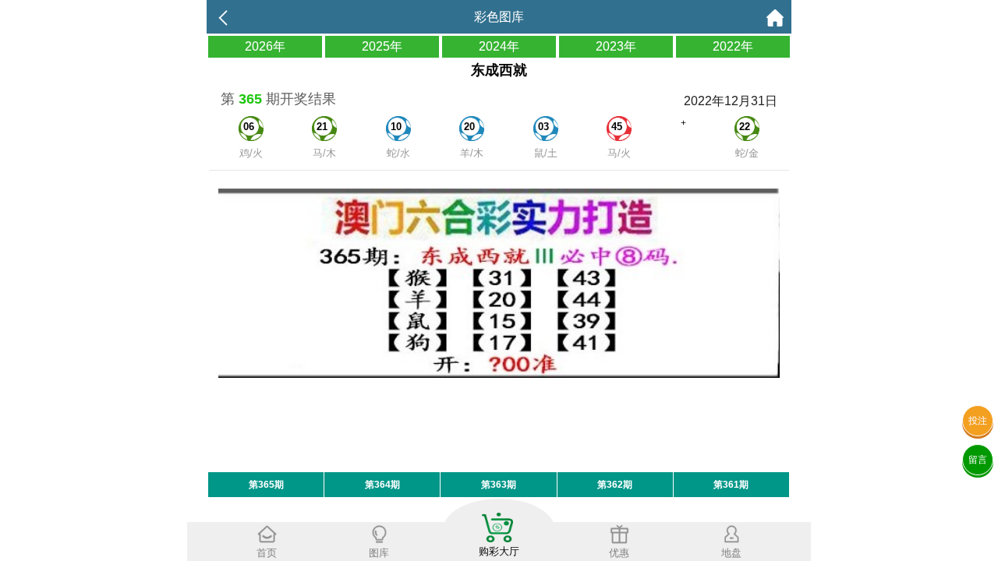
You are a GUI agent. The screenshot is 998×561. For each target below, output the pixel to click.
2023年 (616, 46)
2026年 (265, 46)
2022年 (733, 46)
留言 (977, 459)
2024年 (499, 46)
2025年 (382, 46)
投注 (977, 420)
